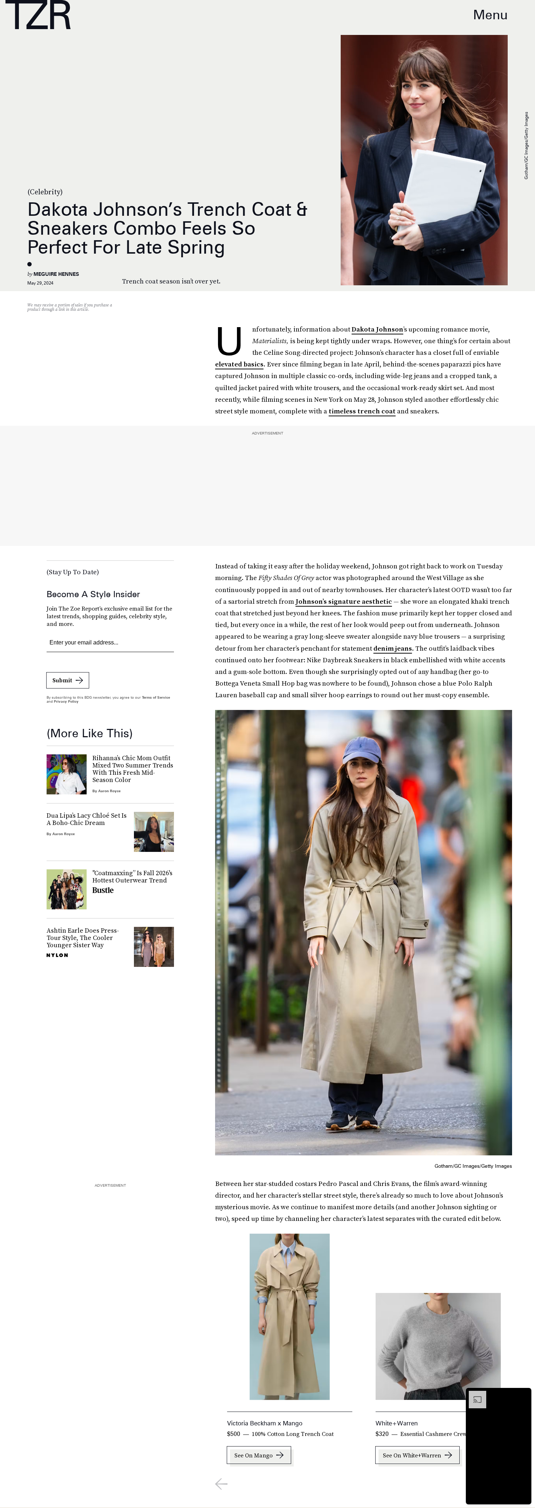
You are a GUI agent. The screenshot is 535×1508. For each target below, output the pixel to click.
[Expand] (474, 1394)
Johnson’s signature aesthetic (344, 601)
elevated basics (239, 364)
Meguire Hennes (56, 274)
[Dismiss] (523, 1394)
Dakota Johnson (377, 329)
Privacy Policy (66, 701)
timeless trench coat (362, 411)
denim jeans (392, 648)
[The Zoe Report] (38, 14)
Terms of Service (156, 697)
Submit (62, 680)
